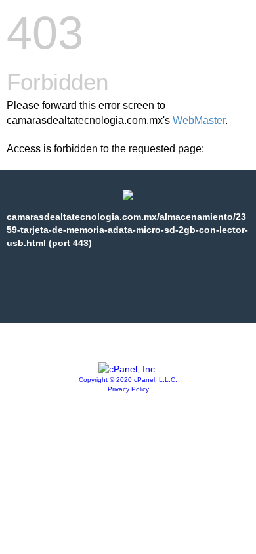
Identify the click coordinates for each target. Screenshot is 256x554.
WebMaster (199, 120)
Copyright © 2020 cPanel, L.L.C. (128, 379)
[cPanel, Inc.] (128, 369)
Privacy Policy (128, 389)
